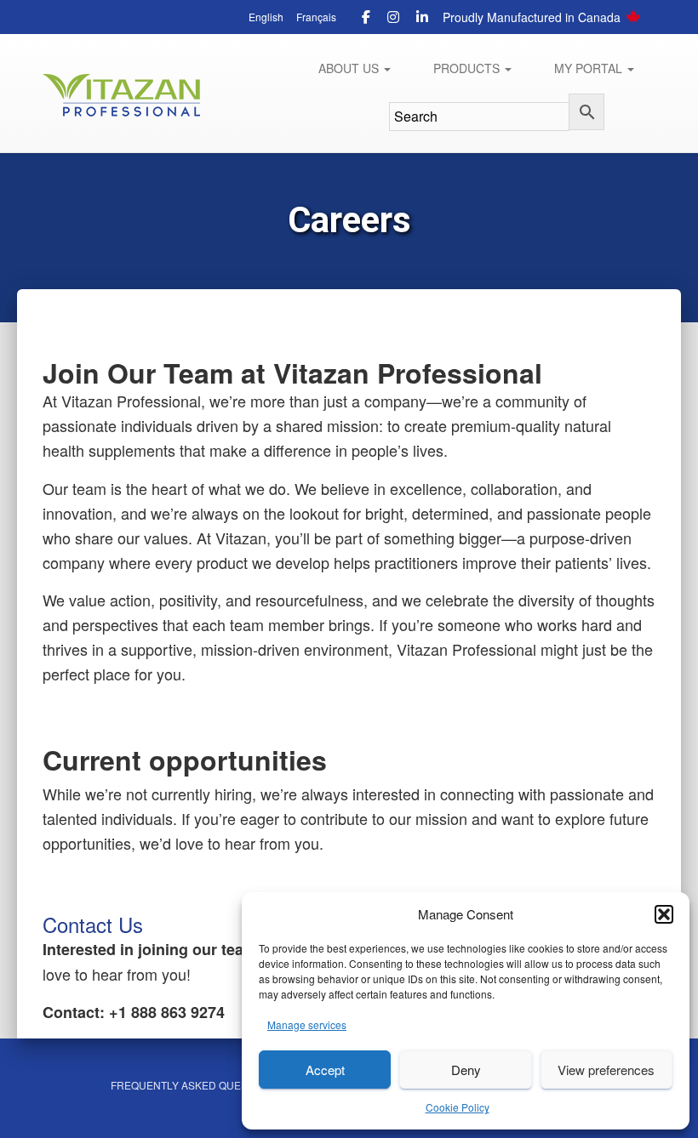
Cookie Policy (457, 1107)
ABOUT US (350, 68)
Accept (325, 1069)
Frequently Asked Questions (194, 1085)
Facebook (366, 19)
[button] (663, 914)
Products (468, 68)
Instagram (393, 19)
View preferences (606, 1069)
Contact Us (93, 924)
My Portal (590, 68)
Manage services (306, 1024)
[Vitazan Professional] (121, 95)
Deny (466, 1069)
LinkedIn (422, 19)
